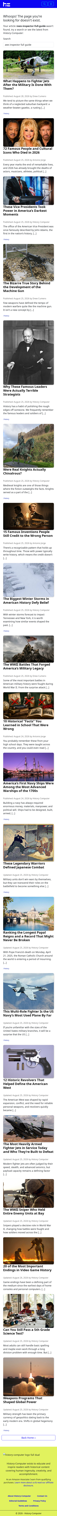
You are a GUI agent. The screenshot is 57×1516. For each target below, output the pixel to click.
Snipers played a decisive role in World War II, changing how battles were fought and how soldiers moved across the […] (27, 1243)
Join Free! (47, 10)
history (6, 128)
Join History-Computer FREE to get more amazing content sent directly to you (25, 5)
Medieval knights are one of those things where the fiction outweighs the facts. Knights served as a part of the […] (28, 503)
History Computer (41, 236)
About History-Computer (19, 1510)
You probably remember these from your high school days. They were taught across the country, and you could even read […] (26, 758)
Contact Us (42, 1510)
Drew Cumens (39, 110)
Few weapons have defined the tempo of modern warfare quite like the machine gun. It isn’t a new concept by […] (27, 320)
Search (7, 52)
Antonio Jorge (39, 174)
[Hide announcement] (54, 7)
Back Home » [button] (28, 1451)
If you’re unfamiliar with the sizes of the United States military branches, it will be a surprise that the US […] (26, 1045)
